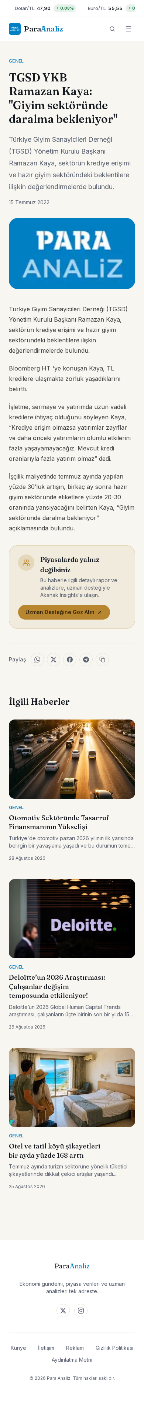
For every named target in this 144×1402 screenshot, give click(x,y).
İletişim (46, 1348)
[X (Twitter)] (63, 1310)
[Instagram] (81, 1310)
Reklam (75, 1348)
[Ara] (112, 29)
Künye (18, 1348)
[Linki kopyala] (102, 659)
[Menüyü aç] (128, 29)
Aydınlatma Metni (72, 1359)
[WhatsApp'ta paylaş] (37, 659)
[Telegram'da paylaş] (86, 659)
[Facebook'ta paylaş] (69, 659)
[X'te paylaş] (53, 659)
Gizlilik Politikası (114, 1348)
